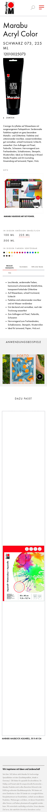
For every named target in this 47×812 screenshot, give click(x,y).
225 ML (24, 235)
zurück (10, 118)
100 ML (9, 235)
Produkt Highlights (9, 267)
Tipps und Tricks (37, 267)
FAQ (9, 273)
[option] (23, 196)
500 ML (9, 240)
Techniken (23, 267)
